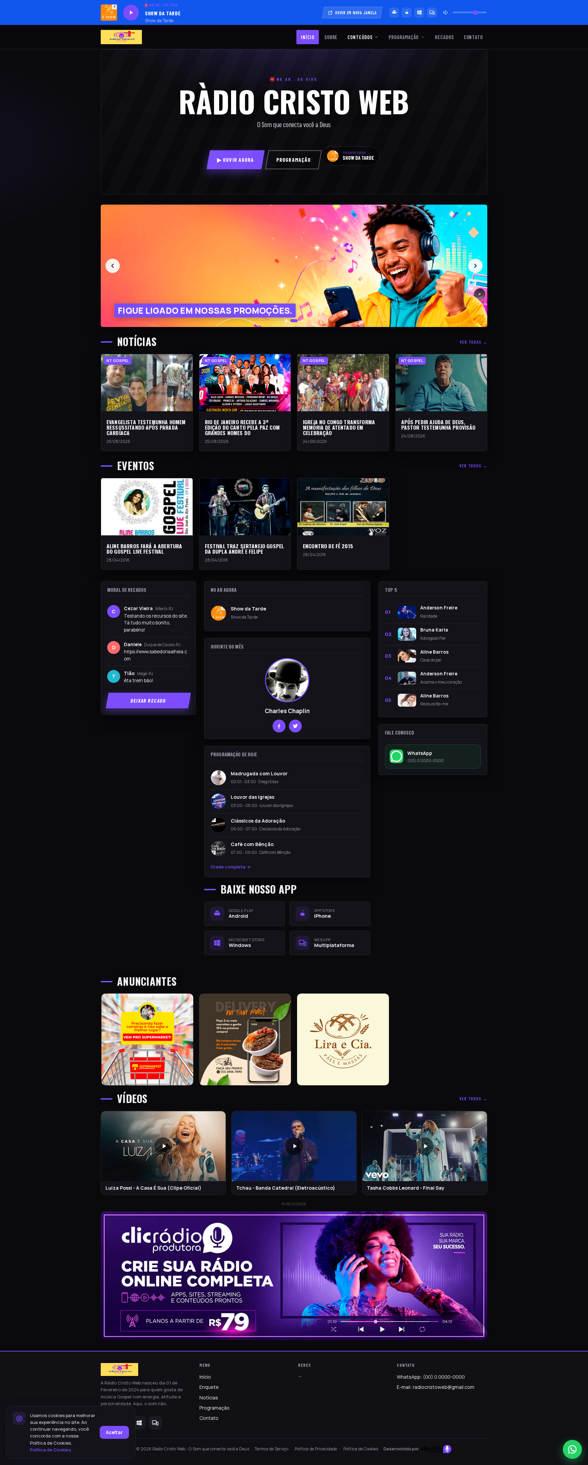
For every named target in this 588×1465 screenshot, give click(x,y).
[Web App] (432, 12)
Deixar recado (148, 700)
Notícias (208, 1397)
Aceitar (114, 1433)
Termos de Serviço (271, 1449)
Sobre (331, 37)
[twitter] (295, 726)
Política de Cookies (360, 1449)
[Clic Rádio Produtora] (294, 1275)
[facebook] (279, 726)
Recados (444, 37)
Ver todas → (473, 342)
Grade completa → (230, 867)
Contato (473, 37)
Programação (404, 37)
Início (307, 37)
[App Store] (407, 12)
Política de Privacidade (316, 1449)
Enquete (209, 1387)
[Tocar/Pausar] (131, 12)
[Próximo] (475, 266)
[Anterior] (112, 266)
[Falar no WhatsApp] (572, 1449)
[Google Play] (394, 12)
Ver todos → (473, 465)
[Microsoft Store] (419, 12)
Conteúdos (359, 37)
